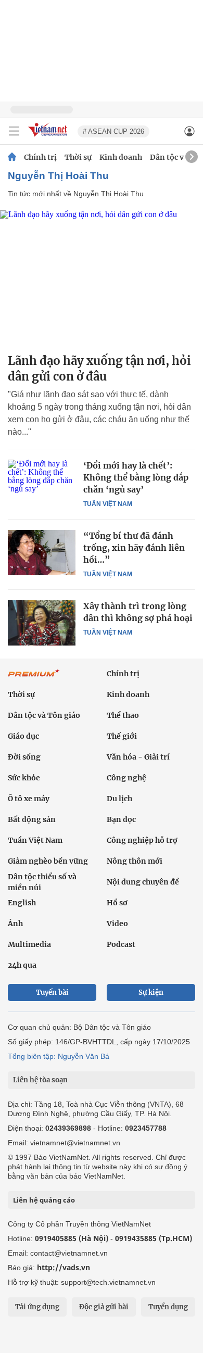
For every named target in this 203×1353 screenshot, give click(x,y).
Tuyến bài (52, 992)
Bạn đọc (121, 819)
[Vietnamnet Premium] (34, 678)
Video (117, 923)
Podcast (121, 944)
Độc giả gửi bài (104, 1307)
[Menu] (14, 131)
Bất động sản (32, 819)
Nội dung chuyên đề (143, 882)
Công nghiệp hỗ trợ (142, 840)
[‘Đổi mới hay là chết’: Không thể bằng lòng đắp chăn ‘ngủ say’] (41, 482)
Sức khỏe (24, 777)
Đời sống (24, 757)
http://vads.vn (63, 1267)
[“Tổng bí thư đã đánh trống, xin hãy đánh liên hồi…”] (41, 552)
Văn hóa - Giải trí (138, 757)
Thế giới (122, 736)
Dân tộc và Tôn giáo (44, 715)
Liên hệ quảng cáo (44, 1200)
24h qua (22, 965)
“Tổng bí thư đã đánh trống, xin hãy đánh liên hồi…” (134, 547)
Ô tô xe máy (28, 798)
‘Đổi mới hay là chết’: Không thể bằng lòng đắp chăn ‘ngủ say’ (135, 477)
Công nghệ (126, 777)
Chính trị (40, 157)
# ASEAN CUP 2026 (113, 131)
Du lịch (119, 798)
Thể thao (123, 715)
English (22, 902)
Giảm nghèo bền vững (48, 861)
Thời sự (78, 157)
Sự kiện (150, 992)
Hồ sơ (117, 902)
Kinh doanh (120, 157)
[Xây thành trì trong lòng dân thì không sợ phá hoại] (41, 622)
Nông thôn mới (134, 861)
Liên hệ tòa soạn (40, 1080)
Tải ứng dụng (37, 1307)
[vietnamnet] (49, 137)
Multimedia (29, 944)
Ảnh (15, 923)
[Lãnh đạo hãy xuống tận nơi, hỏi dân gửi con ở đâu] (101, 277)
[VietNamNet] (12, 157)
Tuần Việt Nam (107, 504)
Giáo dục (23, 736)
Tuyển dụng (168, 1307)
